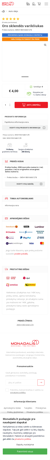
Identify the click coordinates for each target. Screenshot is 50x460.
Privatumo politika (35, 412)
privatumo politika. (18, 392)
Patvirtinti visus (25, 451)
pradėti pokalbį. (21, 253)
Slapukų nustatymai (25, 444)
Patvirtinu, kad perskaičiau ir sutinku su (26, 391)
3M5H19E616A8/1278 (25, 325)
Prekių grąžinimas (15, 412)
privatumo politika (23, 439)
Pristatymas (41, 408)
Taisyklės (28, 408)
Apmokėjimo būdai (12, 408)
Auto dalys (13, 11)
